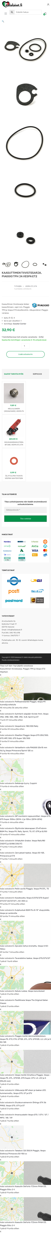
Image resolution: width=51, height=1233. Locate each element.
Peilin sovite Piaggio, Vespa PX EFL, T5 (32, 889)
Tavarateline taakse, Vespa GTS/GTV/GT (32, 958)
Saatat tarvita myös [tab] (13, 374)
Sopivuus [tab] (37, 374)
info (41, 337)
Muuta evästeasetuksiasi (10, 660)
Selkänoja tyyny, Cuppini (26, 783)
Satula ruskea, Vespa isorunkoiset (30, 991)
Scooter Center (19, 324)
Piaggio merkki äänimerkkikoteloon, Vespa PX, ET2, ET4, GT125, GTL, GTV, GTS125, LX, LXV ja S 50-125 (25, 1039)
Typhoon (18, 286)
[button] (3, 21)
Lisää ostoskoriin (25, 354)
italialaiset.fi (19, 657)
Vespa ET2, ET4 (31, 286)
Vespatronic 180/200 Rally (26, 726)
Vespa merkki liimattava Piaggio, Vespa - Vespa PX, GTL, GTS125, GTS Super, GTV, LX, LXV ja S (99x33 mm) (25, 1078)
